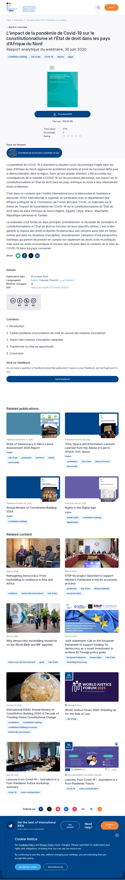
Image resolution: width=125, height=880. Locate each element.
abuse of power (102, 461)
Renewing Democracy (77, 662)
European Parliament (76, 657)
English (34, 280)
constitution (72, 461)
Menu (111, 7)
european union (74, 593)
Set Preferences (55, 867)
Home (8, 20)
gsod (41, 662)
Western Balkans (101, 588)
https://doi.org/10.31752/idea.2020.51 (50, 287)
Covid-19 (49, 57)
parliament (26, 458)
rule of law (35, 57)
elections (40, 458)
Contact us (109, 825)
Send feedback (62, 379)
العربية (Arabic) (67, 280)
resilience (12, 593)
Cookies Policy (27, 844)
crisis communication (30, 792)
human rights (72, 517)
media (51, 458)
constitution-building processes (22, 727)
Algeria (60, 57)
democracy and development (21, 662)
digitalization (72, 522)
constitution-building (17, 57)
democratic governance (32, 593)
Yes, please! (70, 825)
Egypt (70, 57)
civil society (13, 462)
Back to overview (18, 27)
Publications (18, 20)
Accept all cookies (28, 867)
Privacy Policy (47, 844)
